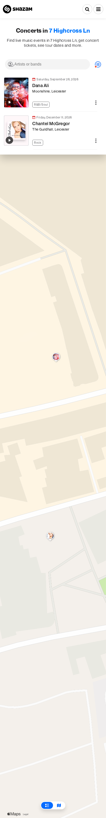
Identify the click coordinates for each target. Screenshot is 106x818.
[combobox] (47, 64)
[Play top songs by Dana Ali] (9, 102)
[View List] (47, 805)
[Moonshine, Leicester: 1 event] (56, 358)
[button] (98, 9)
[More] (96, 103)
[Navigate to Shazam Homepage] (17, 9)
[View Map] (59, 805)
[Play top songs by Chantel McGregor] (9, 140)
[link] (50, 92)
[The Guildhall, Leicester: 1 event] (50, 537)
